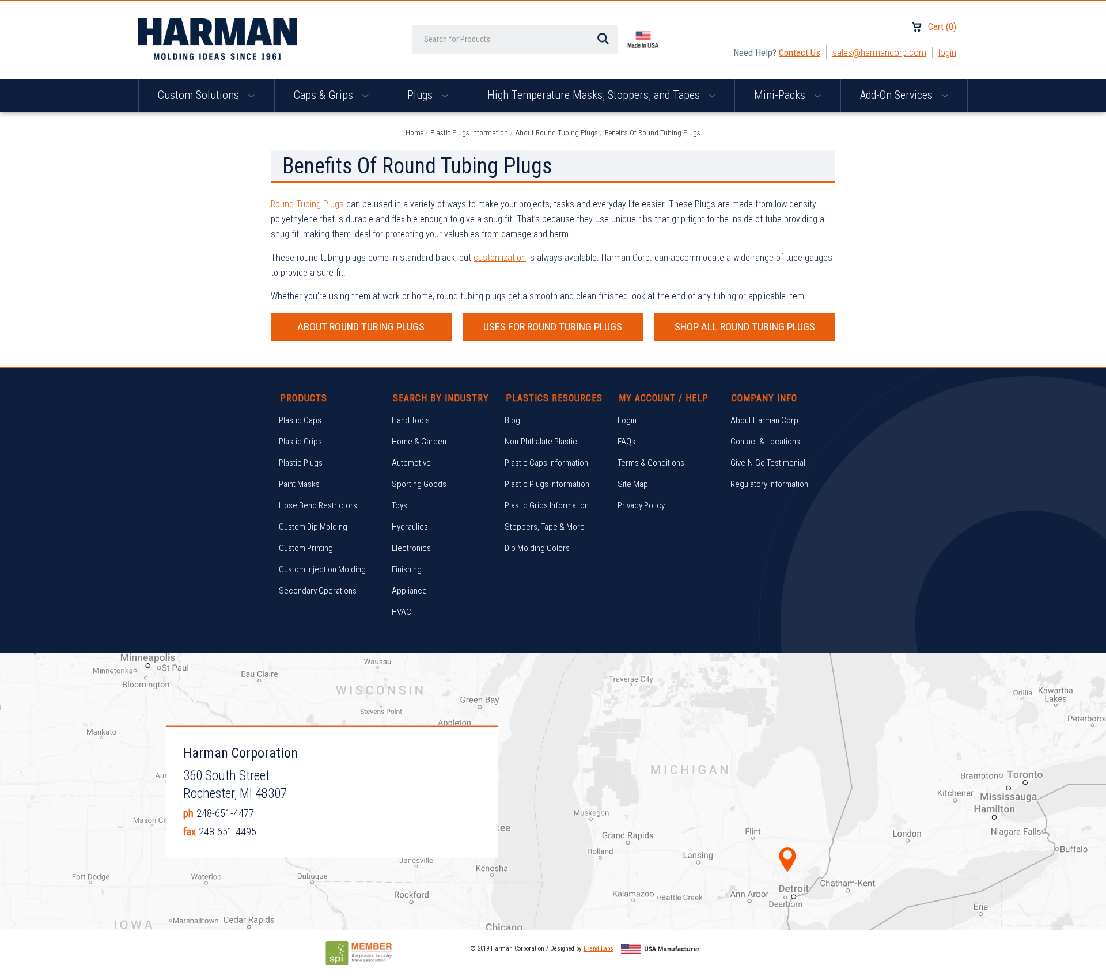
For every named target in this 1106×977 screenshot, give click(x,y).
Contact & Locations (765, 441)
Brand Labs (598, 948)
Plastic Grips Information (547, 505)
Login (947, 52)
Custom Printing (306, 548)
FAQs (626, 441)
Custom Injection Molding (322, 569)
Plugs (421, 95)
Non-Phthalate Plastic (541, 441)
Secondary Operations (318, 591)
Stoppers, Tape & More (545, 527)
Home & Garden (419, 441)
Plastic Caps (300, 420)
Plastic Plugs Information (547, 484)
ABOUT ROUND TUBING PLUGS (361, 326)
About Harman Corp (764, 420)
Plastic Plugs (301, 463)
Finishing (407, 569)
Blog (512, 420)
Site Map (633, 484)
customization (500, 257)
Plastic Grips (300, 441)
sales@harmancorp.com (879, 52)
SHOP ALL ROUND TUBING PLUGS (745, 326)
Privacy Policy (641, 505)
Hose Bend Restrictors (318, 505)
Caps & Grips (325, 95)
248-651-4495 (227, 832)
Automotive (411, 463)
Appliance (409, 591)
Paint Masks (299, 484)
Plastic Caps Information (546, 463)
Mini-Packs (781, 95)
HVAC (401, 612)
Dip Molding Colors (537, 548)
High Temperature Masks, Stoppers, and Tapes (595, 95)
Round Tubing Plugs (307, 204)
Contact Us (799, 52)
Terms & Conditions (651, 463)
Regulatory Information (769, 484)
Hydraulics (410, 527)
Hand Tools (411, 420)
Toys (399, 505)
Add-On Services (897, 95)
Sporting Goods (419, 484)
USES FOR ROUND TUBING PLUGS (552, 326)
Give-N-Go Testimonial (767, 463)
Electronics (411, 548)
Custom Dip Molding (313, 527)
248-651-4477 (225, 813)
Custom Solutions (200, 95)
